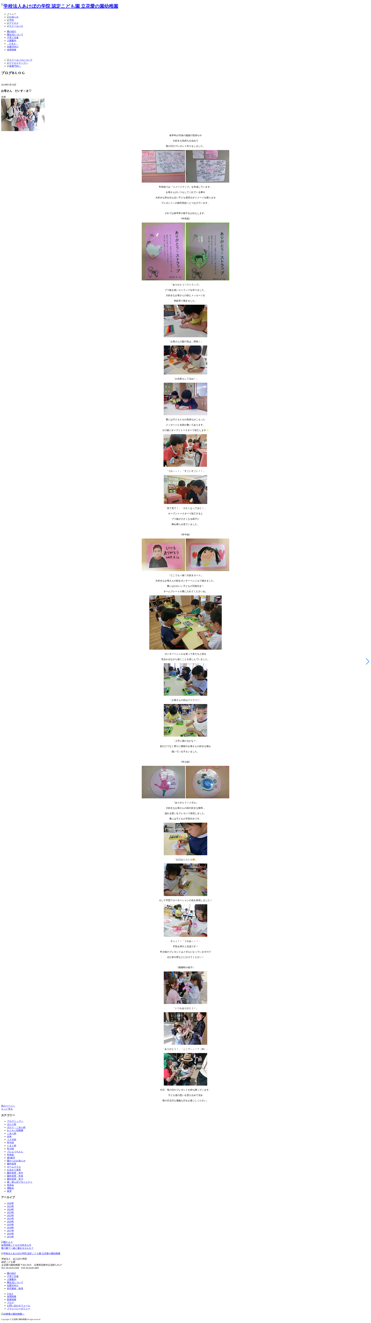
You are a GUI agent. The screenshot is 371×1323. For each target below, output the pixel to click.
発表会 (10, 1185)
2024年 (10, 1209)
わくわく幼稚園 (15, 1130)
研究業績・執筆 (15, 1288)
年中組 (10, 1142)
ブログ (10, 1302)
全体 (9, 1136)
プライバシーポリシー (18, 1308)
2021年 (10, 1218)
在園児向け (13, 46)
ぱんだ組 (11, 1124)
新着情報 (11, 1299)
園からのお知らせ (16, 1161)
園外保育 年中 (15, 1173)
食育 (9, 1191)
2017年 (10, 1230)
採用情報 (11, 1296)
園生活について (15, 34)
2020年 (10, 1221)
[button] (368, 661)
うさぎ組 (11, 1139)
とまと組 (11, 1145)
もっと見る (7, 1109)
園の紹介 (11, 31)
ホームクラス (14, 1167)
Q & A (12, 43)
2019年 (10, 1224)
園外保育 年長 (15, 1176)
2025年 (10, 1206)
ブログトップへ (15, 1121)
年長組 (10, 1154)
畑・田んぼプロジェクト (19, 1182)
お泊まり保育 (14, 1170)
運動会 (10, 1188)
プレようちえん (15, 1151)
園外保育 (11, 1164)
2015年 (10, 1236)
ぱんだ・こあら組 (16, 1127)
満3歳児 (11, 1157)
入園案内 (11, 40)
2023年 (10, 1212)
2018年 (10, 1227)
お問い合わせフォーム (18, 1305)
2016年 (10, 1233)
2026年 (10, 1203)
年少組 (10, 1148)
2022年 (10, 1215)
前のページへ (8, 1106)
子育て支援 (13, 37)
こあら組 (11, 1133)
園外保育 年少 (15, 1179)
